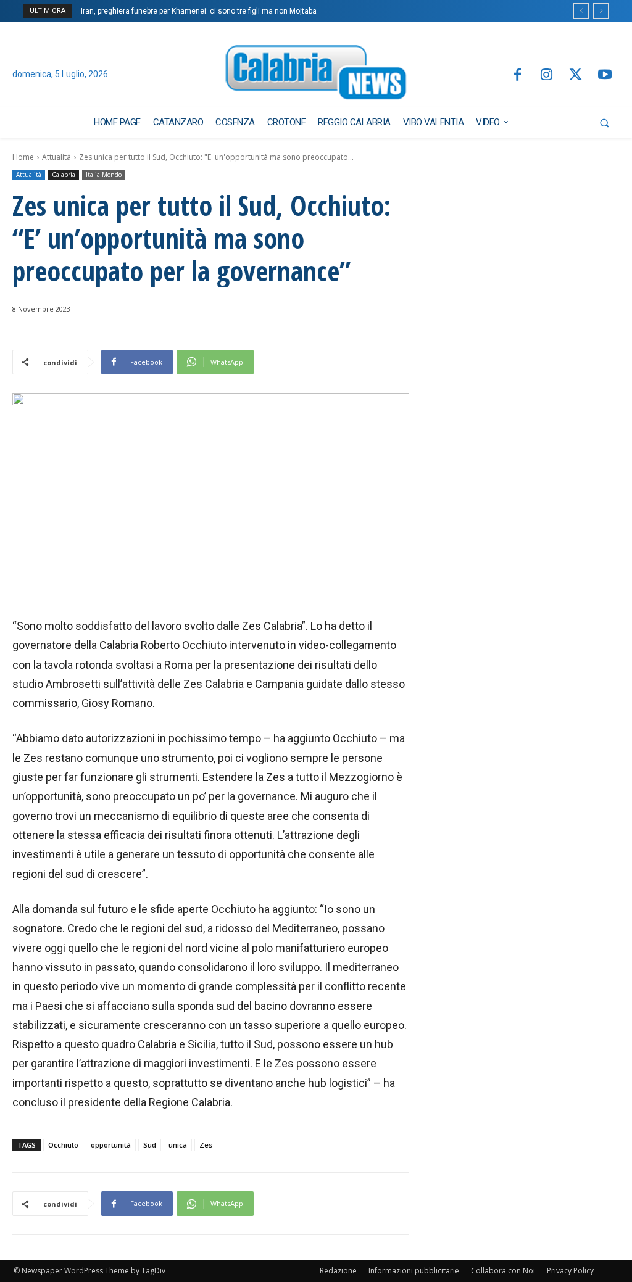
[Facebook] (516, 75)
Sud (149, 1144)
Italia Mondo (104, 174)
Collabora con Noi (503, 1270)
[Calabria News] (316, 75)
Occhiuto (63, 1144)
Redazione (338, 1270)
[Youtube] (605, 75)
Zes (205, 1144)
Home (23, 157)
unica (177, 1144)
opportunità (111, 1144)
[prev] (581, 11)
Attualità (56, 157)
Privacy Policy (570, 1270)
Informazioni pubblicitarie (413, 1270)
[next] (601, 11)
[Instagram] (546, 75)
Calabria (63, 174)
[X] (575, 75)
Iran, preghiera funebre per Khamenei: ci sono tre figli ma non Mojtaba (199, 11)
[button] (604, 122)
